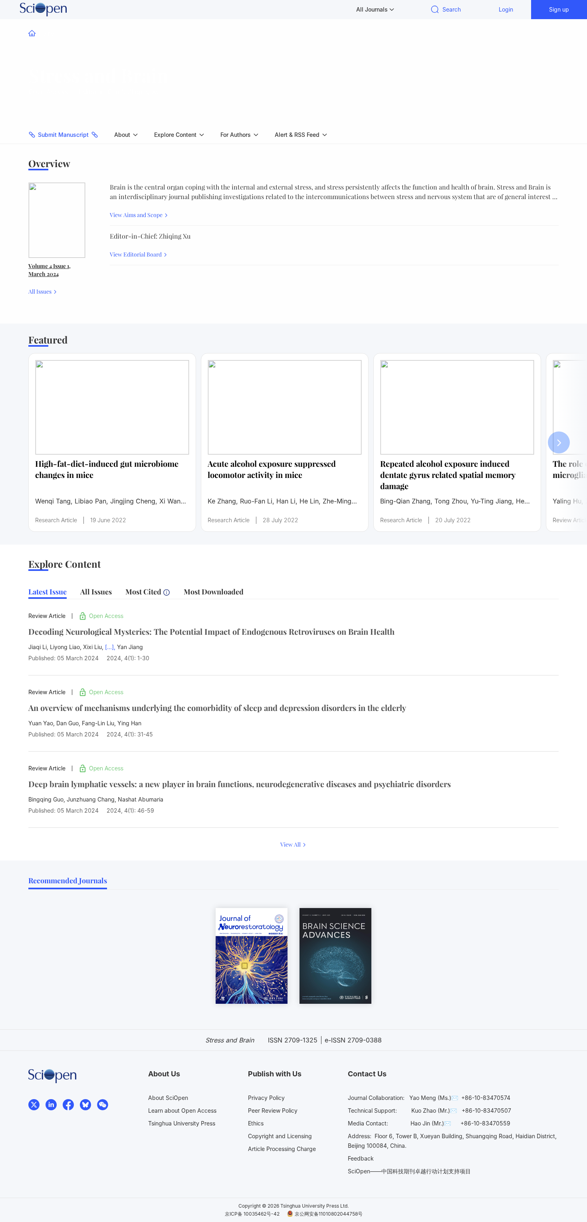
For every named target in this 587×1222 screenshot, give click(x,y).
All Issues (40, 291)
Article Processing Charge (282, 1148)
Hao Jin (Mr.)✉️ (431, 1123)
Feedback (361, 1158)
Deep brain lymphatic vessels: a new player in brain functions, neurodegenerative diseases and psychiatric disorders (239, 783)
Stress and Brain (98, 75)
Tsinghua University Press (181, 1123)
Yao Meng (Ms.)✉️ (433, 1097)
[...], (110, 647)
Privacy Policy (266, 1097)
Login (506, 9)
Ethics (256, 1123)
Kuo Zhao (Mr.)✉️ (434, 1110)
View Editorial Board (136, 254)
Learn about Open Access (182, 1110)
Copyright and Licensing (280, 1136)
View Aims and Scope (137, 215)
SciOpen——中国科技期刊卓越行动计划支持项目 (409, 1171)
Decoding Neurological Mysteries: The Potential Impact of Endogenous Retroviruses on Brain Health (211, 631)
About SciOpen (168, 1097)
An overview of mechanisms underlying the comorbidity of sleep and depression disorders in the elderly (217, 707)
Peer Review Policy (272, 1110)
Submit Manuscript (63, 134)
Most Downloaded (214, 591)
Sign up (559, 9)
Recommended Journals (67, 880)
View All (291, 844)
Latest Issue (47, 591)
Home (46, 33)
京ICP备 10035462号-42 (252, 1214)
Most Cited (144, 591)
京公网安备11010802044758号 (329, 1214)
